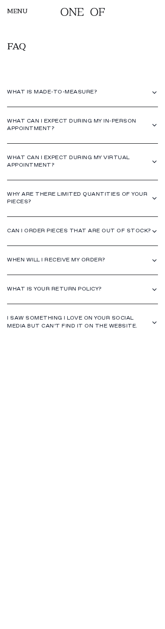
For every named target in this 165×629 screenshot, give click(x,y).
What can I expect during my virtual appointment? (68, 161)
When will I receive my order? (56, 260)
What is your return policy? (54, 289)
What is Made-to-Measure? (52, 92)
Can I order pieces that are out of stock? (79, 231)
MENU (17, 12)
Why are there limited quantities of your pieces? (77, 198)
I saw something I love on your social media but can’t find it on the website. (72, 322)
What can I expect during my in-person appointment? (71, 125)
